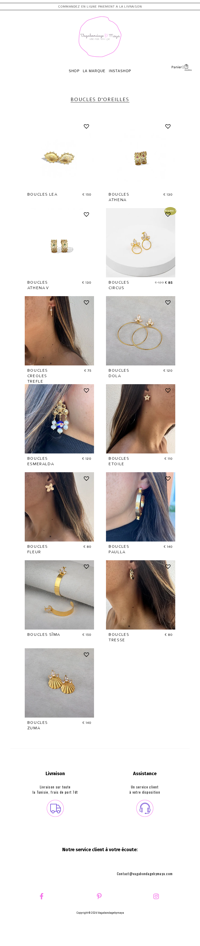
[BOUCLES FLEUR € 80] (59, 507)
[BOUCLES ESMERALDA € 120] (59, 418)
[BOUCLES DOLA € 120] (140, 330)
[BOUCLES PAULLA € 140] (140, 507)
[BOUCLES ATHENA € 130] (140, 154)
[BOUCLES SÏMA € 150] (59, 595)
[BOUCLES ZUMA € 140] (59, 683)
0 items (187, 70)
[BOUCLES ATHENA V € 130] (59, 242)
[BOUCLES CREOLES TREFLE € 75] (59, 330)
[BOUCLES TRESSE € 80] (140, 595)
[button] (87, 127)
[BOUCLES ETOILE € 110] (140, 418)
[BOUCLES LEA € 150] (59, 154)
